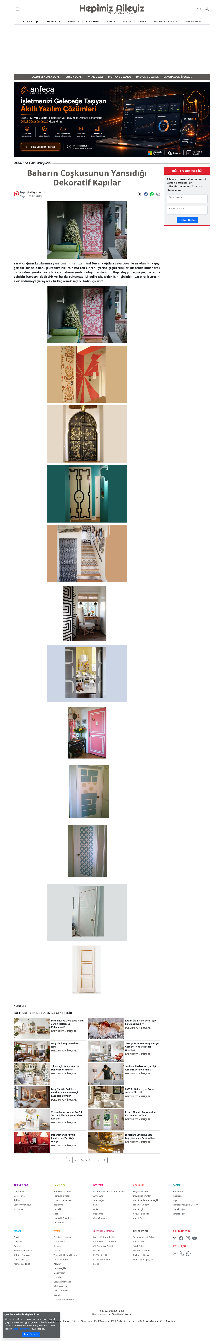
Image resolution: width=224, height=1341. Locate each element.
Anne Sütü (98, 1195)
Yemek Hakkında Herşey (65, 1255)
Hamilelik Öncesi (61, 1195)
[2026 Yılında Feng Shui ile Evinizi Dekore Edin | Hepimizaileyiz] (106, 1051)
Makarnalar (59, 1272)
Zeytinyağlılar (60, 1268)
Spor (55, 1213)
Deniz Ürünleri (60, 1290)
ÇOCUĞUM (92, 21)
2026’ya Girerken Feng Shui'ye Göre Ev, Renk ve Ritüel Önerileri (142, 1047)
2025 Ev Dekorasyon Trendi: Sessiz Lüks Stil (140, 1091)
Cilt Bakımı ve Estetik (103, 1246)
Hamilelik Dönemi (62, 1191)
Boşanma (18, 1209)
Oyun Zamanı (100, 1218)
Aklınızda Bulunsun (23, 1250)
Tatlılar (56, 1250)
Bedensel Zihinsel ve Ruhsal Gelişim (110, 1191)
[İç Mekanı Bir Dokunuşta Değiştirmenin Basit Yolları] (106, 1142)
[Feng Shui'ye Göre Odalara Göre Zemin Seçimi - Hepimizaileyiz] (32, 1028)
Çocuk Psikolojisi (141, 1213)
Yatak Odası (138, 1246)
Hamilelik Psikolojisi (62, 1218)
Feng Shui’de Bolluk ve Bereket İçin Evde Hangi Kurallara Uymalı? (64, 1092)
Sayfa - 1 (86, 1160)
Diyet (175, 1200)
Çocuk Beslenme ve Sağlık (145, 1200)
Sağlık (96, 1204)
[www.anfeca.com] (112, 119)
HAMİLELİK (53, 21)
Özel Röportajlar (21, 1259)
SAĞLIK (110, 21)
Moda (96, 1263)
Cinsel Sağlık (179, 1213)
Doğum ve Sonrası (62, 1200)
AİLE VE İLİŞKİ (31, 21)
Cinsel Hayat (20, 1191)
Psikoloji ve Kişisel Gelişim (185, 1204)
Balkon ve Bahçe (141, 1255)
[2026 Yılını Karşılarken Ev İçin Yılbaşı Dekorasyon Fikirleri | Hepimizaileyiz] (32, 1073)
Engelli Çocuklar (141, 1191)
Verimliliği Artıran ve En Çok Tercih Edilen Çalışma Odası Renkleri (66, 1115)
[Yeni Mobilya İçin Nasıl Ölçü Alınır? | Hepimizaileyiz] (106, 1073)
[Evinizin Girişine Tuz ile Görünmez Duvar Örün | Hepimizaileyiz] (106, 1028)
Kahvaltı (57, 1246)
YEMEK (142, 21)
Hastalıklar (178, 1195)
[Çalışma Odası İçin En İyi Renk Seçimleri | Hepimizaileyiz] (32, 1119)
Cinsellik (57, 1209)
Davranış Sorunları (142, 1195)
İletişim (75, 1321)
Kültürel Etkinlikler (22, 1255)
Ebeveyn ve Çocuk (22, 1204)
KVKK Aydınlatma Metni (122, 1321)
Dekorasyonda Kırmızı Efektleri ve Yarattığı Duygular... (63, 1138)
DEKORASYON (192, 21)
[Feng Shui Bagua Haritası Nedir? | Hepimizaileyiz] (32, 1051)
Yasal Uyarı (86, 1321)
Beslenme (58, 1204)
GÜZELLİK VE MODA (165, 21)
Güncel (17, 1246)
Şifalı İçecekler (60, 1286)
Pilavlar (57, 1263)
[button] (17, 9)
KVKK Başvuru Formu (147, 1321)
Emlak (17, 1237)
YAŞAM (126, 21)
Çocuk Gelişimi (140, 1218)
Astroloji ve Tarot (22, 1263)
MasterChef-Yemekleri (64, 1299)
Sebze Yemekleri (61, 1259)
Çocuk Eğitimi (139, 1209)
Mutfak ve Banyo (141, 1250)
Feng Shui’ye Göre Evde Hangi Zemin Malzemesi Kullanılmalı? (67, 1024)
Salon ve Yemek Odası (143, 1237)
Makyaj (96, 1250)
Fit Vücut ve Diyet (102, 1255)
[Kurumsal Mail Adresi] (176, 1253)
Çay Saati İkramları (62, 1237)
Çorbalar (57, 1277)
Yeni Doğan (98, 1200)
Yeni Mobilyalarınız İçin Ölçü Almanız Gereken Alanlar (141, 1068)
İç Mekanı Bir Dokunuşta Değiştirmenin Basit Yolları (140, 1136)
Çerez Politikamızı (21, 1328)
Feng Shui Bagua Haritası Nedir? (65, 1045)
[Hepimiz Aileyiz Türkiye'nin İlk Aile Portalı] (112, 8)
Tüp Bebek (58, 1222)
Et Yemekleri (59, 1241)
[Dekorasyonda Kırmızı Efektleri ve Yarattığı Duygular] (32, 1142)
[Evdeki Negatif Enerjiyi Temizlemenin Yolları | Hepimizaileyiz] (106, 1119)
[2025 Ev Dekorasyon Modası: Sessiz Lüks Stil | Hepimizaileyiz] (106, 1096)
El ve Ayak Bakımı (101, 1259)
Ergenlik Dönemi (141, 1204)
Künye (66, 1321)
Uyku (96, 1209)
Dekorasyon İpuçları (143, 1259)
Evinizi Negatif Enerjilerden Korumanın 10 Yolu (140, 1114)
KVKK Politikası (101, 1321)
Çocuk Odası (139, 1241)
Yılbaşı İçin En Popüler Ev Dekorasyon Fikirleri (65, 1068)
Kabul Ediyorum (31, 1333)
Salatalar (57, 1295)
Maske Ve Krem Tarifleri (104, 1237)
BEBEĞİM (73, 21)
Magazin (18, 1241)
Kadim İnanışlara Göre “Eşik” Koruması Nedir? (141, 1022)
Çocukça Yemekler (62, 1281)
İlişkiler (17, 1200)
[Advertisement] (112, 49)
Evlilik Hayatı (20, 1195)
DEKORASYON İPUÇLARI (64, 1031)
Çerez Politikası (167, 1321)
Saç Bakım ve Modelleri (104, 1241)
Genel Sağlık (179, 1209)
